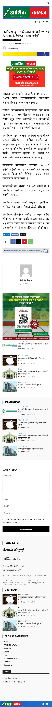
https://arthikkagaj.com (26, 284)
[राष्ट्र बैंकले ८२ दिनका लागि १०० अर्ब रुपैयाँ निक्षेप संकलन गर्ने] (10, 373)
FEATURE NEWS (8, 40)
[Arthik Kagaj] (5, 48)
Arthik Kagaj (13, 48)
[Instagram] (40, 22)
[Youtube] (47, 22)
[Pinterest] (24, 241)
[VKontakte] (43, 704)
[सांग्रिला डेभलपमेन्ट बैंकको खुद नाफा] (10, 386)
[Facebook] (36, 22)
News (18, 40)
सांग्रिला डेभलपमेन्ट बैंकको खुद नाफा (30, 385)
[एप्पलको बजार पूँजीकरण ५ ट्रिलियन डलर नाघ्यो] (10, 360)
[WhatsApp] (30, 241)
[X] (43, 22)
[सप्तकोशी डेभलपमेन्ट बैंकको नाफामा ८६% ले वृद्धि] (10, 346)
